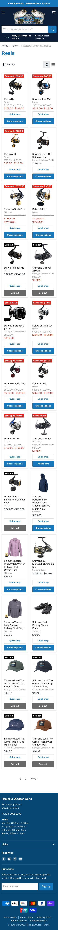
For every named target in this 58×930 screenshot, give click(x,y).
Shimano (8, 212)
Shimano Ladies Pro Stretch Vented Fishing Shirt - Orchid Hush (14, 565)
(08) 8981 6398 (13, 813)
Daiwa (7, 102)
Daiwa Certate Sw (42, 325)
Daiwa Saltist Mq (41, 99)
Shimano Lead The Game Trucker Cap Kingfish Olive (14, 683)
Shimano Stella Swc (15, 209)
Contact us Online (38, 920)
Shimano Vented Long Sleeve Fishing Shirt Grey (14, 625)
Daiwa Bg (9, 99)
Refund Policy (26, 917)
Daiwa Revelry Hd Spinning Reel (41, 156)
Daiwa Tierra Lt (12, 438)
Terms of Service (19, 920)
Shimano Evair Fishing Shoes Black (40, 625)
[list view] (53, 64)
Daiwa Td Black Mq (14, 267)
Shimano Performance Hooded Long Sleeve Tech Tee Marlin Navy (41, 502)
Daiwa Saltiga (39, 209)
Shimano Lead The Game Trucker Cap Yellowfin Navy (42, 683)
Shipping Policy (44, 917)
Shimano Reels (38, 570)
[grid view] (46, 64)
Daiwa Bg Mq (39, 383)
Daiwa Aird (10, 154)
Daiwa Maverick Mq (14, 383)
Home (5, 45)
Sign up (46, 886)
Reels (15, 45)
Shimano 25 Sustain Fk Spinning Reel (43, 563)
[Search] (52, 29)
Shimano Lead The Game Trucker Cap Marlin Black (14, 741)
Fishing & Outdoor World (43, 160)
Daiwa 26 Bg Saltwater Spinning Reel (14, 499)
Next (33, 778)
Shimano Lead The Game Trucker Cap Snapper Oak (42, 741)
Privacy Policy (10, 917)
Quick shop (14, 114)
